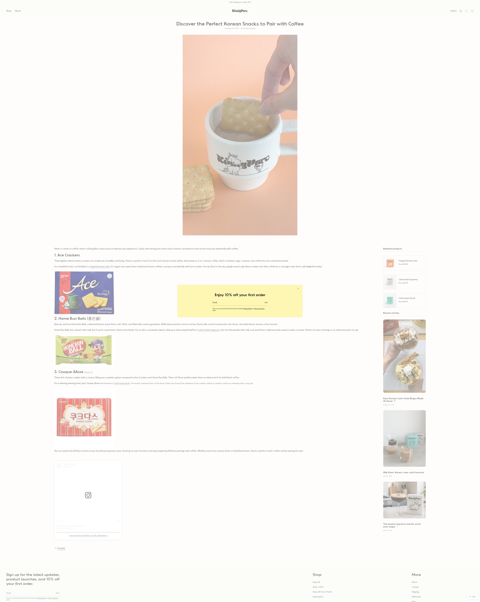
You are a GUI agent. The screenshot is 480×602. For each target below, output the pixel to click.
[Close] (298, 288)
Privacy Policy (248, 308)
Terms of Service (259, 308)
